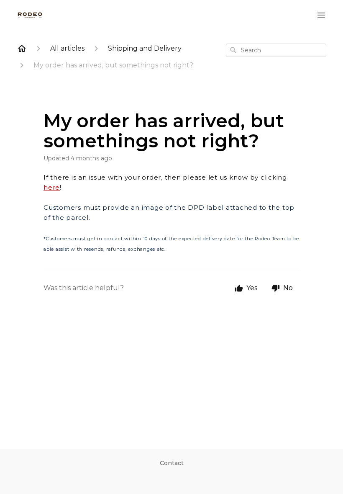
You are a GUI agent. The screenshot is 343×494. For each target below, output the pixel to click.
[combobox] (276, 50)
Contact (172, 463)
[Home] (22, 49)
